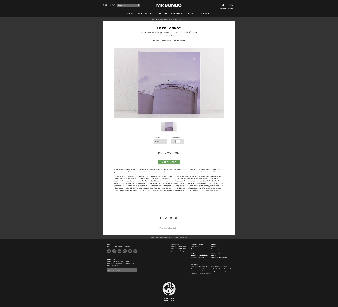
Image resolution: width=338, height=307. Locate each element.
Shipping (194, 251)
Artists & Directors (171, 13)
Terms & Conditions (199, 255)
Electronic (166, 40)
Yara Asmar (169, 28)
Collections (145, 13)
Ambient (156, 40)
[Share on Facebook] (160, 218)
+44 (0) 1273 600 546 (180, 249)
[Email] (176, 218)
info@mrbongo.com (178, 247)
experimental (179, 40)
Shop (130, 13)
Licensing (205, 13)
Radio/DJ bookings (219, 257)
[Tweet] (166, 218)
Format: (158, 137)
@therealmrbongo (178, 251)
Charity (214, 255)
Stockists (215, 251)
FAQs (193, 253)
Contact (194, 249)
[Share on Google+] (171, 218)
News (191, 13)
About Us (214, 247)
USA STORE (195, 247)
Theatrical (215, 253)
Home (152, 20)
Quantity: (176, 137)
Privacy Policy (197, 257)
